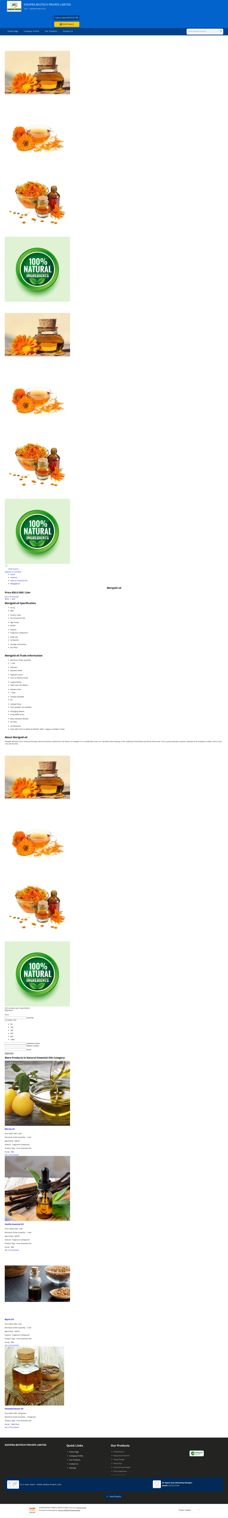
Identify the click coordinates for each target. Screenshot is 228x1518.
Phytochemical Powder (122, 1467)
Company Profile (31, 31)
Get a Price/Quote (12, 597)
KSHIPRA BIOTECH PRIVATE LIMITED (47, 6)
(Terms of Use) (81, 1508)
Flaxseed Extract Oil (14, 1408)
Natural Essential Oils (19, 580)
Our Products (51, 31)
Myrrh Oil (9, 1319)
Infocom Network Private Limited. (69, 1510)
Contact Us (68, 31)
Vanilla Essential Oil (14, 1224)
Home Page (13, 31)
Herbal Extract (119, 1452)
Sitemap (72, 1468)
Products (13, 577)
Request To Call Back (13, 572)
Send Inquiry (68, 24)
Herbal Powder (119, 1459)
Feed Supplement (120, 1471)
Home (12, 574)
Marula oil (9, 1129)
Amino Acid (118, 1463)
